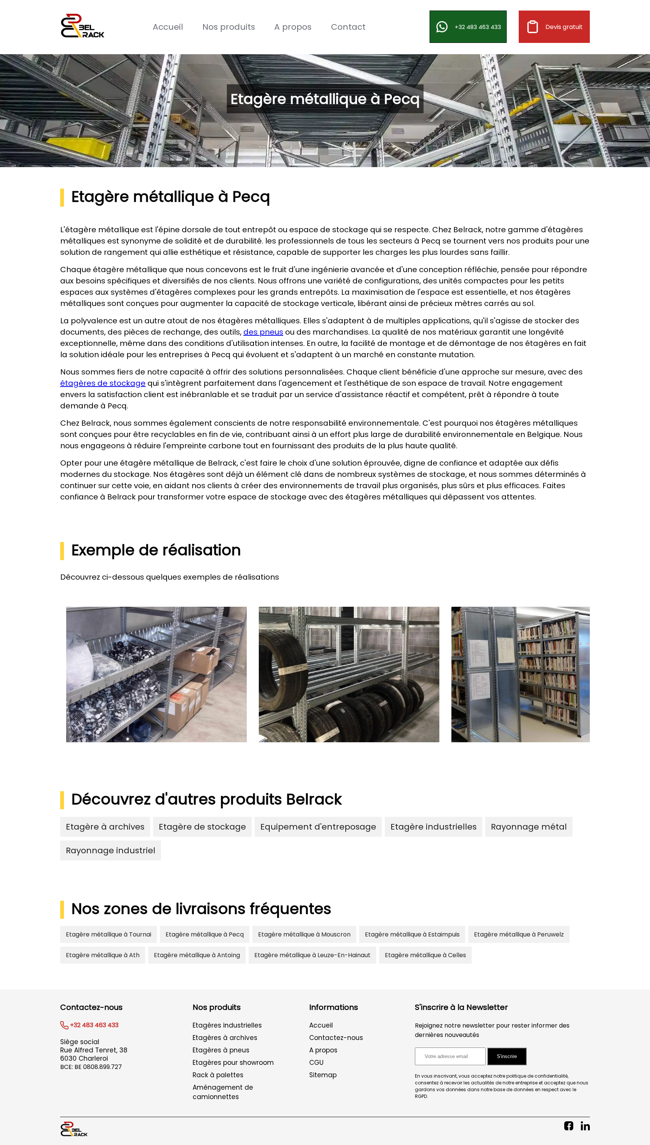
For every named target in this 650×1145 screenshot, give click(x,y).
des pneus (263, 332)
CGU (316, 1062)
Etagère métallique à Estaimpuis (412, 934)
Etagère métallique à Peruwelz (519, 934)
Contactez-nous (336, 1037)
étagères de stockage (103, 383)
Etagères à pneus (221, 1050)
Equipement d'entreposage (318, 827)
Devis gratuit (564, 27)
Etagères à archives (225, 1037)
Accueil (168, 27)
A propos (292, 27)
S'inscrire (507, 1056)
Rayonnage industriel (110, 850)
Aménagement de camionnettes (223, 1092)
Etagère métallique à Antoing (197, 955)
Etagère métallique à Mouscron (304, 934)
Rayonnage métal (529, 827)
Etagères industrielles (227, 1025)
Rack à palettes (218, 1075)
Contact (348, 27)
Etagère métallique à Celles (425, 955)
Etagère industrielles (433, 827)
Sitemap (323, 1075)
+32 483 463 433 (478, 27)
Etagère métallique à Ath (103, 955)
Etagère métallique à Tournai (108, 934)
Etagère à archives (105, 827)
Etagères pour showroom (233, 1062)
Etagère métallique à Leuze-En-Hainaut (312, 955)
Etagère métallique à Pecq (205, 934)
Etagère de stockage (202, 827)
